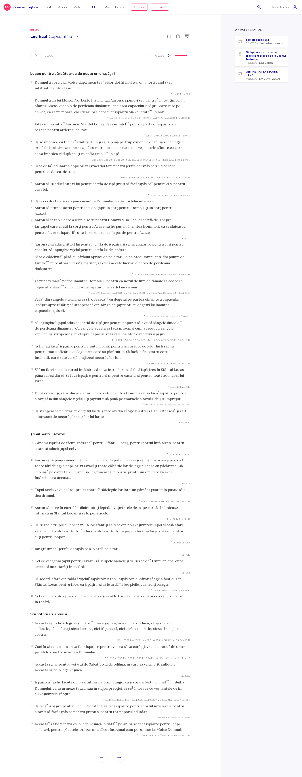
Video (78, 7)
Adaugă (139, 7)
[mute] (169, 55)
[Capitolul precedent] (101, 757)
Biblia (93, 7)
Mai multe (112, 7)
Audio (62, 7)
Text (48, 7)
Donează (159, 7)
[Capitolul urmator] (119, 757)
